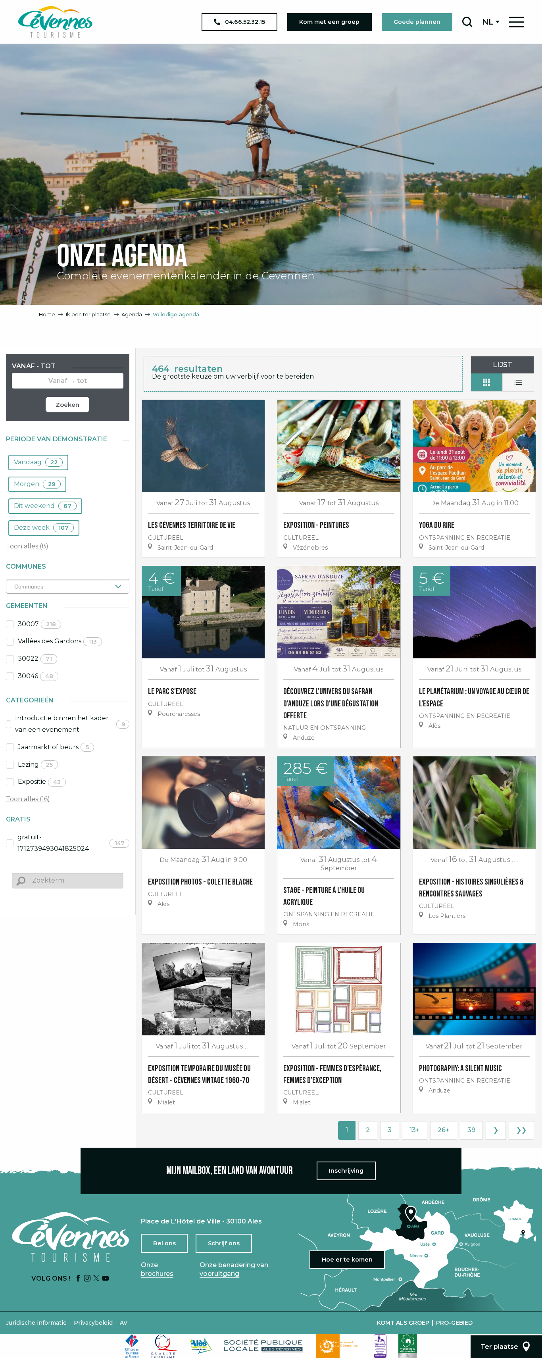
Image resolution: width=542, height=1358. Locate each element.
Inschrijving (346, 1170)
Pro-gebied (454, 1322)
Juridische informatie (36, 1322)
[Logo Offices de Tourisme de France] (132, 1346)
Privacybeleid (93, 1322)
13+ (414, 1130)
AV (123, 1322)
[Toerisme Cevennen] (55, 22)
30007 (37, 624)
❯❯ (521, 1130)
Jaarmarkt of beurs (53, 747)
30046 (35, 676)
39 (471, 1130)
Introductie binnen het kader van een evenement (70, 723)
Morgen (35, 484)
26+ (444, 1130)
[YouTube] (106, 1278)
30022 (35, 658)
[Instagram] (87, 1278)
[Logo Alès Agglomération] (201, 1346)
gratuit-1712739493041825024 (71, 842)
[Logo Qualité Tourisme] (164, 1346)
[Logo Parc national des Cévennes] (339, 1346)
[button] (467, 22)
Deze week (41, 527)
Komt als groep (403, 1322)
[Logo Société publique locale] (264, 1346)
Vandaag (36, 462)
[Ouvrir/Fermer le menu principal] (516, 22)
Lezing (35, 764)
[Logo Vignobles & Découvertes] (407, 1346)
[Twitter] (96, 1278)
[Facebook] (78, 1278)
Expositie (39, 781)
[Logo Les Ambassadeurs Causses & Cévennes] (380, 1346)
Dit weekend (42, 506)
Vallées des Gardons (57, 641)
